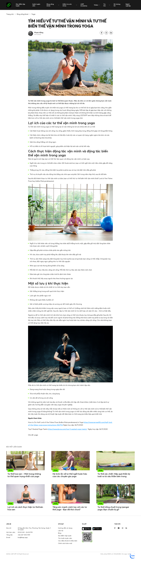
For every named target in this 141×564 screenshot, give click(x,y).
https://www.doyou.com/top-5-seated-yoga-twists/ (67, 429)
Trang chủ (10, 14)
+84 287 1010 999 (24, 535)
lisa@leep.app (23, 537)
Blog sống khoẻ (22, 14)
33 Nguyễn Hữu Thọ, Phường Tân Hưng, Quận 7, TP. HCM (34, 529)
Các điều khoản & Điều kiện (67, 541)
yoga (36, 435)
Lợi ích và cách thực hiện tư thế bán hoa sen (25, 508)
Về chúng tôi (117, 5)
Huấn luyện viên (36, 5)
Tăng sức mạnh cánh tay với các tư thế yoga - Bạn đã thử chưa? (70, 508)
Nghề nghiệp (128, 5)
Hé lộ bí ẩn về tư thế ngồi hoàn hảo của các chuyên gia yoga (70, 475)
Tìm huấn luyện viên (65, 538)
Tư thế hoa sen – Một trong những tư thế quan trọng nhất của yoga (24, 475)
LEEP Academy (84, 5)
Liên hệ (60, 530)
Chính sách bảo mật (65, 543)
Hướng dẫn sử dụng (65, 528)
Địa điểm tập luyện (20, 5)
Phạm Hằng (38, 32)
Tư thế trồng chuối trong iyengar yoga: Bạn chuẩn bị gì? (113, 508)
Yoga (33, 14)
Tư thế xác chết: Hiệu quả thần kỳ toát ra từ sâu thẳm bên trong (114, 475)
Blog (59, 533)
